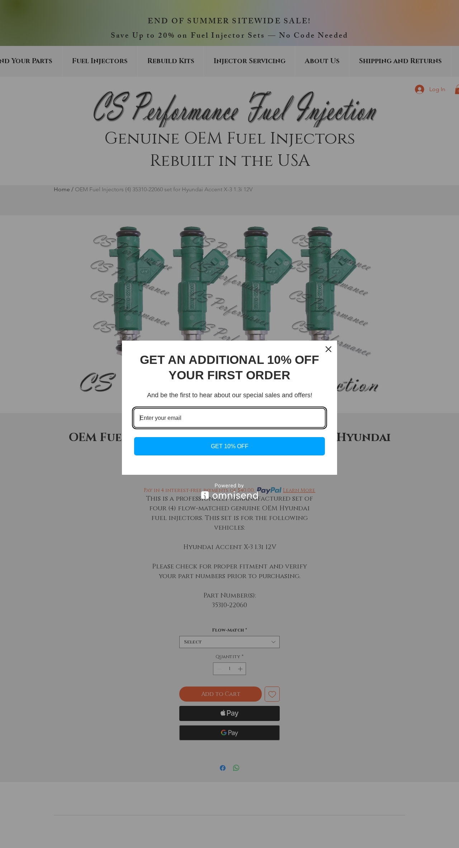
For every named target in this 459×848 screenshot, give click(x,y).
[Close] (328, 349)
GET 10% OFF (230, 446)
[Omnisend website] (229, 491)
